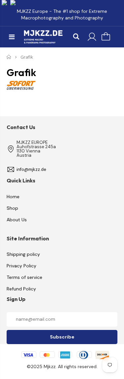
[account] (92, 37)
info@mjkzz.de (31, 169)
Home (9, 57)
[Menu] (12, 37)
